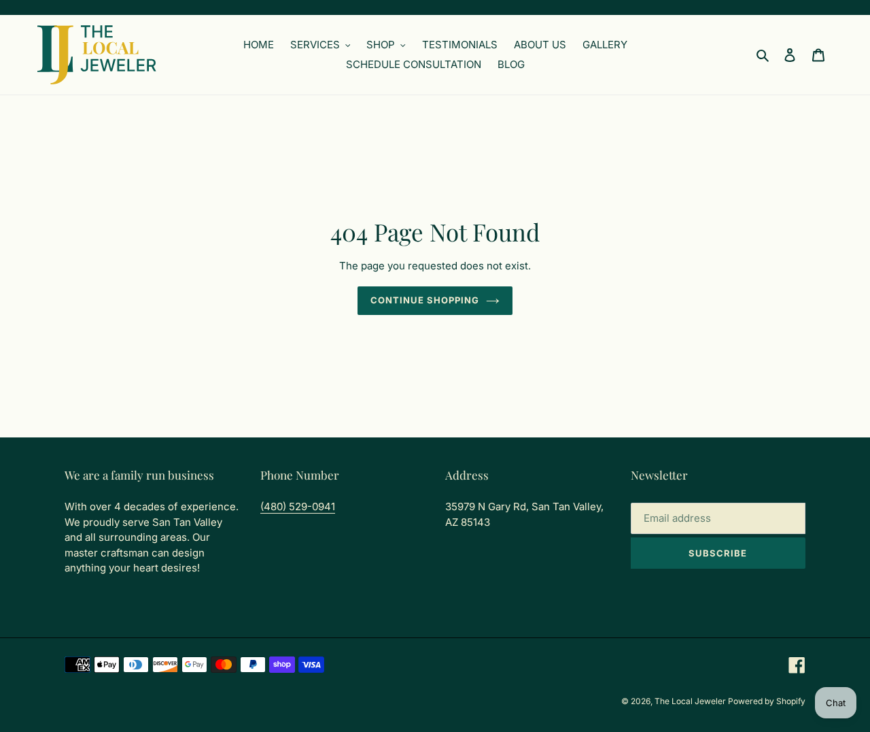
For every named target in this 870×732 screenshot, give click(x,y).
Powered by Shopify (766, 701)
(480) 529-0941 (297, 506)
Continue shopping (425, 300)
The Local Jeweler (691, 701)
